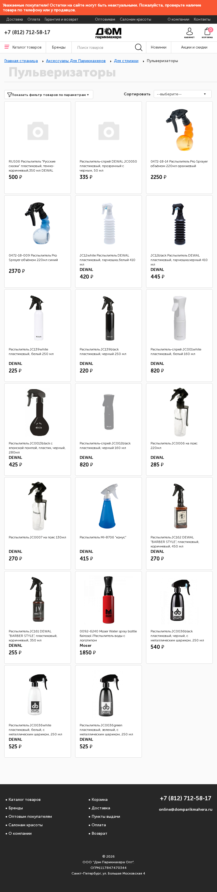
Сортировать (136, 94)
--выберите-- (169, 94)
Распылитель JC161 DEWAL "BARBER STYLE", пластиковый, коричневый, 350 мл (33, 635)
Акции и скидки (194, 47)
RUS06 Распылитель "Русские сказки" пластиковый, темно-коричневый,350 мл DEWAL (32, 165)
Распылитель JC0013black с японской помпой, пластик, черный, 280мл (37, 447)
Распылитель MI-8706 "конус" (103, 537)
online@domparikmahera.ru (185, 809)
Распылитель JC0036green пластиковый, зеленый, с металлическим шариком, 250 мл (106, 729)
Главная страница (21, 60)
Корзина (100, 799)
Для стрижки (126, 60)
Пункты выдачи (106, 816)
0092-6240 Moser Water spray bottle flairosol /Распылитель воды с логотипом (108, 635)
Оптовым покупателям (30, 816)
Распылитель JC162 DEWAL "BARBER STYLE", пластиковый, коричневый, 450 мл (175, 541)
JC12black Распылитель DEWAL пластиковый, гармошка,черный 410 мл (179, 259)
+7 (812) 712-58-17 (27, 32)
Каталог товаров (24, 799)
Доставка (101, 808)
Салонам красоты (25, 825)
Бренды (15, 808)
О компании (20, 833)
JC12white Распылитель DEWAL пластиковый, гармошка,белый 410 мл (107, 259)
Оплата (99, 825)
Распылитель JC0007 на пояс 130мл (37, 537)
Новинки (158, 47)
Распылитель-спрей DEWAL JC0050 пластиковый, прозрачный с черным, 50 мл (108, 165)
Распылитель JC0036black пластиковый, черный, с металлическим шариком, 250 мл (177, 635)
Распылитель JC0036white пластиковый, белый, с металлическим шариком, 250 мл (35, 729)
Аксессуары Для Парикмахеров (76, 60)
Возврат (99, 833)
